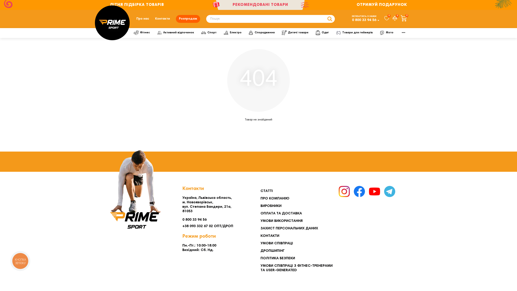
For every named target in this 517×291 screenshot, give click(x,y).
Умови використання (282, 221)
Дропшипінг (273, 251)
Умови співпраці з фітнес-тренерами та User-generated (297, 268)
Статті (267, 191)
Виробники (271, 206)
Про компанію (275, 198)
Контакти (162, 18)
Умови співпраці (277, 243)
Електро (236, 32)
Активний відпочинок (178, 32)
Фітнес (145, 32)
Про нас (142, 18)
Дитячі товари (298, 32)
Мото (389, 32)
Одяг (325, 32)
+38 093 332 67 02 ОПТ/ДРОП (207, 226)
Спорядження (265, 32)
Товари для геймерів (357, 32)
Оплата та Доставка (281, 213)
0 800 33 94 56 (364, 20)
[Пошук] (330, 19)
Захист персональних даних (289, 228)
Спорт (211, 32)
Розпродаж (188, 18)
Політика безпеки (278, 258)
